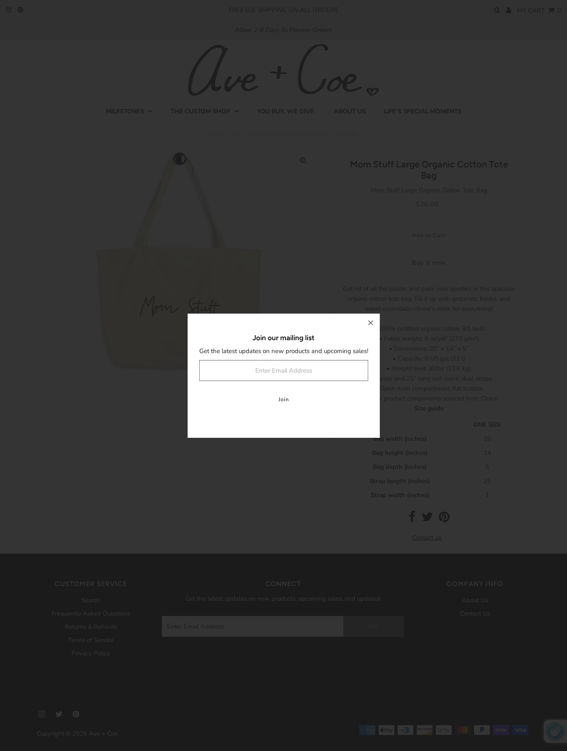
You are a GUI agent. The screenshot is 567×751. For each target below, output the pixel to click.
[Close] (371, 323)
